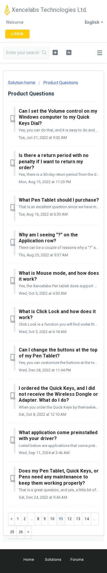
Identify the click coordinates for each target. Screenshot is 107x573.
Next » (28, 532)
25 (12, 532)
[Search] (44, 53)
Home (28, 559)
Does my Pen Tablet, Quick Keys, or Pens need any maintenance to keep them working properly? (59, 477)
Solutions (53, 559)
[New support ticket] (55, 52)
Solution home (22, 82)
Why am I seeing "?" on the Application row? (48, 238)
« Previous (11, 519)
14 (87, 519)
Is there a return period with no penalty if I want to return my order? (54, 161)
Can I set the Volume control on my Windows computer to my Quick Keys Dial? (58, 117)
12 (69, 519)
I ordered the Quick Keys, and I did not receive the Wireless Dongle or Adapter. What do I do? (58, 394)
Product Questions (60, 82)
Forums (77, 559)
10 (52, 519)
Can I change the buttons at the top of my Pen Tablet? (58, 353)
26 (21, 532)
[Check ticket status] (68, 52)
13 (78, 519)
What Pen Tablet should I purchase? (59, 200)
